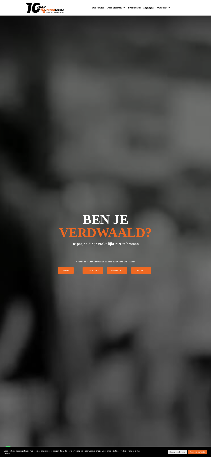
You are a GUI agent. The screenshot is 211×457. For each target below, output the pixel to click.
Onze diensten (114, 7)
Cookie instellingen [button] (177, 452)
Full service (98, 7)
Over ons (162, 7)
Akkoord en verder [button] (197, 452)
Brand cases (134, 7)
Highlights (148, 7)
